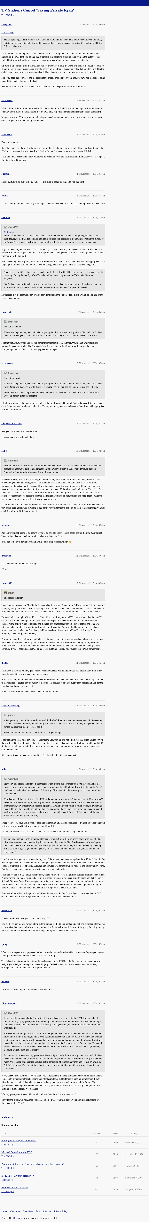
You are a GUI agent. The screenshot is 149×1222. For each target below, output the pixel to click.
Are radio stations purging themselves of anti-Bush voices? (32, 1163)
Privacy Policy (61, 1211)
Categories (15, 1211)
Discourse (17, 1218)
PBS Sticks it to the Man (14, 1187)
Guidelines (28, 1211)
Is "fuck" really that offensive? (17, 1175)
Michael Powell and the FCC (16, 1152)
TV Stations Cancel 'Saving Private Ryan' (37, 10)
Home (4, 1211)
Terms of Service (43, 1211)
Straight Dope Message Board (15, 3)
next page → (7, 1117)
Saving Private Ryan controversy (18, 1140)
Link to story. (7, 32)
